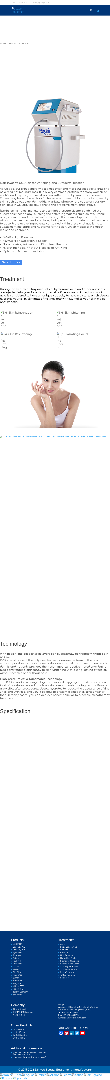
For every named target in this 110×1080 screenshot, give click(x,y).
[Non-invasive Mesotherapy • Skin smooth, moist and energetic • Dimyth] (55, 435)
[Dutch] (16, 1075)
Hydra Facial (19, 1032)
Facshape (18, 964)
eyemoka (17, 953)
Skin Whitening (67, 972)
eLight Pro (18, 983)
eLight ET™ (18, 986)
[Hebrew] (66, 1075)
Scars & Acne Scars (69, 964)
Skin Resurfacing (20, 334)
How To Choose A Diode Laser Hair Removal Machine (30, 1053)
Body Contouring (68, 947)
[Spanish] (20, 1078)
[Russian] (6, 1078)
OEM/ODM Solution (23, 1012)
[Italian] (78, 1075)
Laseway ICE (19, 947)
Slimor (16, 978)
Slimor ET (17, 981)
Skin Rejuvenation (20, 312)
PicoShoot (18, 972)
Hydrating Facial (76, 334)
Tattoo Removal (67, 975)
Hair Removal (66, 955)
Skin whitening (74, 312)
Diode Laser (19, 1029)
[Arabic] (5, 1075)
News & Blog (19, 1015)
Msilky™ (17, 969)
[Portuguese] (93, 1075)
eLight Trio (18, 989)
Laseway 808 (19, 950)
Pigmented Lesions (69, 961)
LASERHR (17, 944)
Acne (62, 944)
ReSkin (16, 958)
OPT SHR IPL (19, 1038)
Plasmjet (17, 955)
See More (17, 995)
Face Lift (64, 953)
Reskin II (17, 961)
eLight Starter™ (20, 992)
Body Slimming (20, 1035)
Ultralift (16, 967)
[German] (53, 1075)
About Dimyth (19, 1009)
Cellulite (64, 950)
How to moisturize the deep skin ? (29, 1057)
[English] (28, 1075)
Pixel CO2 (17, 975)
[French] (41, 1075)
